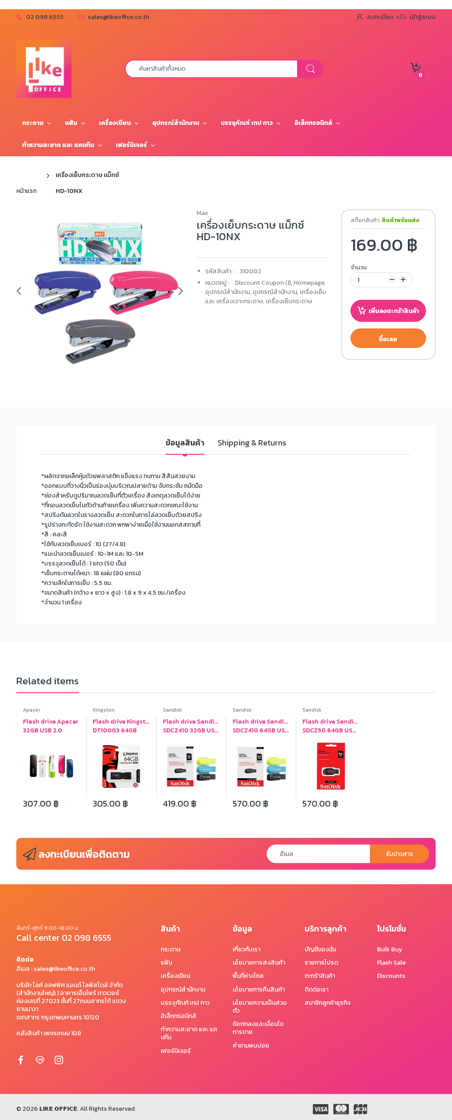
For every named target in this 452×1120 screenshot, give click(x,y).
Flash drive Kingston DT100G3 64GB (121, 726)
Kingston (104, 710)
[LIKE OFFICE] (44, 68)
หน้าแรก (26, 191)
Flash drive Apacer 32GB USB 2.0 (51, 726)
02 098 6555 (45, 17)
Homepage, (309, 282)
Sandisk (172, 710)
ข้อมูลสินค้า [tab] (185, 443)
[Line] (39, 1059)
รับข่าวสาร (399, 854)
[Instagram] (58, 1059)
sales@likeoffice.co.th (118, 17)
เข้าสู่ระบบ (423, 17)
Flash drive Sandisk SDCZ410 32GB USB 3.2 (191, 726)
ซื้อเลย (388, 339)
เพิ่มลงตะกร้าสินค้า (394, 311)
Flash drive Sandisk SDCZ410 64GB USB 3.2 (261, 726)
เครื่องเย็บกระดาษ (289, 301)
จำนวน (358, 267)
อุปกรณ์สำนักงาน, (228, 292)
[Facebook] (20, 1059)
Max (202, 213)
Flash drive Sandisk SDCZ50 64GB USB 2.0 (330, 726)
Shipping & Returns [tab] (252, 443)
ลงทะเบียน (380, 17)
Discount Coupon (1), (263, 282)
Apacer (31, 710)
